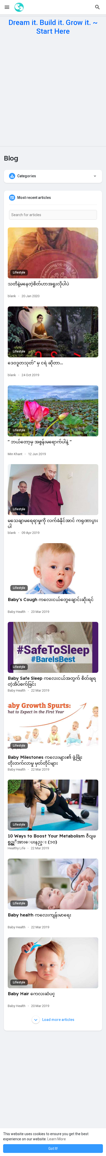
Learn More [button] (56, 1139)
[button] (97, 7)
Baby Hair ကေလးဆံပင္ (31, 993)
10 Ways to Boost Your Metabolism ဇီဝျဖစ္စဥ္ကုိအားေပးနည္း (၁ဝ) (52, 838)
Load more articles (57, 1020)
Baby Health (16, 612)
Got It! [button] (53, 1148)
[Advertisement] (53, 91)
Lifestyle (19, 272)
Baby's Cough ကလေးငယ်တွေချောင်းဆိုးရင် (51, 599)
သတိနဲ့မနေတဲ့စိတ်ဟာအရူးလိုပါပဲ (38, 283)
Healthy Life (16, 848)
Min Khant (15, 454)
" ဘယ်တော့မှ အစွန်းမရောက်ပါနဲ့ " (40, 441)
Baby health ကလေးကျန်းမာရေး (39, 914)
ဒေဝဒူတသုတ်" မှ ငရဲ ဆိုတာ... (35, 362)
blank (12, 296)
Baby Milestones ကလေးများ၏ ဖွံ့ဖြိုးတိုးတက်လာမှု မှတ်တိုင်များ (45, 760)
